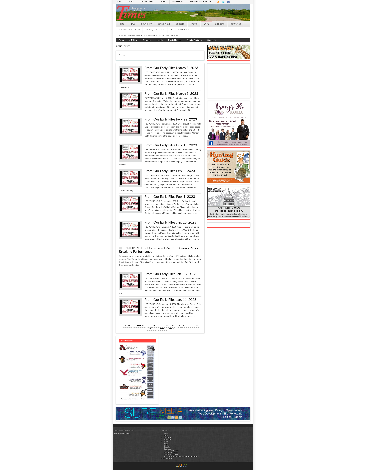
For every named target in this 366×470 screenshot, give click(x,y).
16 (154, 325)
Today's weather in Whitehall (228, 94)
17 (160, 325)
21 (184, 325)
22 (190, 325)
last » (171, 328)
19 (173, 325)
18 (167, 325)
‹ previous (140, 325)
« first (128, 325)
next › (162, 328)
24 (150, 328)
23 (197, 325)
